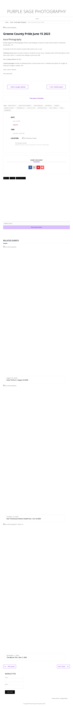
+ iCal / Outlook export (56, 87)
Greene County (9, 108)
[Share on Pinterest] (38, 167)
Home (7, 22)
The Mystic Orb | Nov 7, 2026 (17, 657)
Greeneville (21, 108)
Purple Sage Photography (36, 11)
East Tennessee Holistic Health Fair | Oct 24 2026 (24, 519)
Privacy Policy (63, 698)
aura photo (12, 105)
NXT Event (61, 666)
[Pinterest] (36, 3)
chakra (56, 105)
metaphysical (42, 108)
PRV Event (11, 666)
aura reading (38, 105)
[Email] (42, 167)
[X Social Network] (34, 167)
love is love (31, 108)
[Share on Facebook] (30, 167)
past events (53, 108)
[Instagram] (39, 3)
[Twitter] (31, 3)
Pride (61, 108)
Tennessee (7, 110)
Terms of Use (55, 698)
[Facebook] (34, 3)
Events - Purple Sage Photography (18, 22)
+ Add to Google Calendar (18, 87)
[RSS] (42, 3)
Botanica (48, 105)
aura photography (25, 105)
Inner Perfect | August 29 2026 (17, 380)
